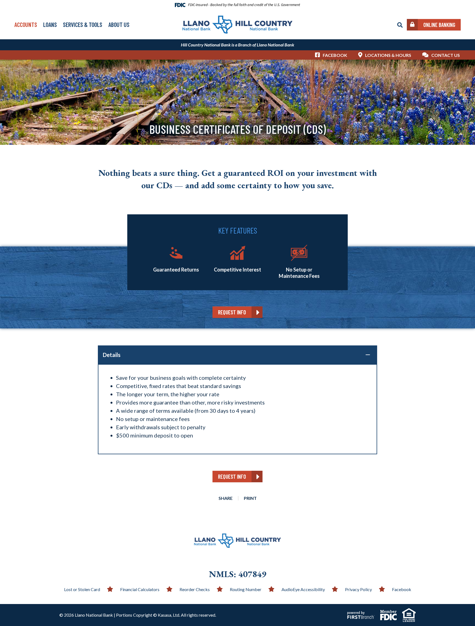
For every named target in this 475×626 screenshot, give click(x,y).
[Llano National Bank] (237, 24)
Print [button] (250, 498)
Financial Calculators (139, 589)
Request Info (232, 312)
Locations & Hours (388, 55)
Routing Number (245, 589)
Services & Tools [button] (82, 24)
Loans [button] (50, 24)
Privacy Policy (358, 589)
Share (226, 498)
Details (111, 354)
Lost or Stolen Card (82, 589)
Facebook (335, 55)
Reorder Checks (194, 589)
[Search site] (400, 25)
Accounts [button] (25, 24)
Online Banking (439, 24)
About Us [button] (118, 24)
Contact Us (445, 55)
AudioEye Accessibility (303, 589)
